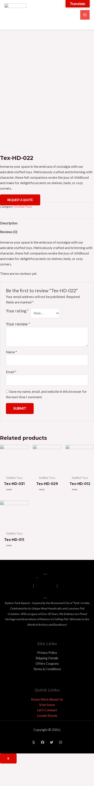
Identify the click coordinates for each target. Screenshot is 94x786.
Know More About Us (47, 699)
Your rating (17, 310)
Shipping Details (47, 658)
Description (8, 223)
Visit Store (47, 705)
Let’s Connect (47, 710)
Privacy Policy (47, 652)
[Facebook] (42, 742)
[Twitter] (51, 742)
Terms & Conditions (47, 669)
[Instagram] (60, 742)
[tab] (47, 223)
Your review (18, 324)
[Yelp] (33, 742)
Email (11, 372)
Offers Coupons (47, 663)
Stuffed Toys (23, 206)
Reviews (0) (8, 232)
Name (11, 352)
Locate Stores (47, 715)
